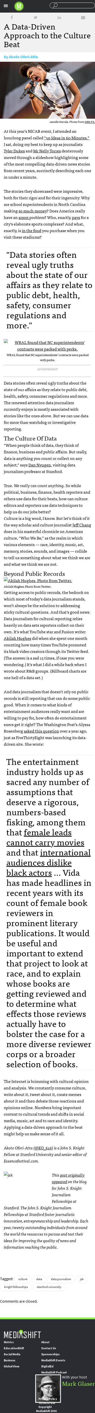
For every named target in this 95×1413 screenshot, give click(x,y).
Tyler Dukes (14, 150)
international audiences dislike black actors (48, 862)
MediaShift (22, 1333)
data (39, 1279)
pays (76, 217)
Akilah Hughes (17, 638)
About (45, 1342)
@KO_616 (43, 1147)
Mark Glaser (78, 1383)
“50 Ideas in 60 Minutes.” (66, 137)
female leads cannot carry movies (45, 837)
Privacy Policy (48, 1399)
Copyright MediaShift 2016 (46, 1409)
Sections (6, 6)
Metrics (9, 1342)
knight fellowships (16, 1287)
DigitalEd (47, 1366)
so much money (32, 210)
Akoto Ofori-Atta (23, 56)
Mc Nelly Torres (47, 150)
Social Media (12, 1354)
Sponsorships (50, 1354)
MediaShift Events (53, 1360)
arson (23, 217)
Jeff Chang (81, 524)
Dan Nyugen (39, 464)
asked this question (41, 731)
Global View (11, 1366)
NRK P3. (90, 122)
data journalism (61, 1279)
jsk (82, 1279)
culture (22, 1279)
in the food (31, 230)
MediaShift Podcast (54, 1372)
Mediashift (19, 6)
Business (9, 1360)
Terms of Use (47, 1403)
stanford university (49, 1287)
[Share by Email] (83, 17)
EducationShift (14, 1348)
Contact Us (48, 1348)
